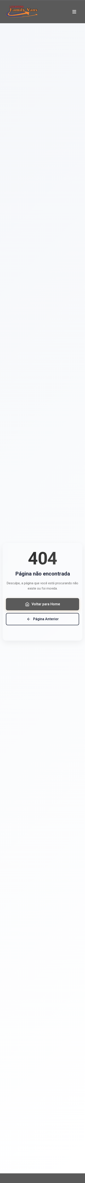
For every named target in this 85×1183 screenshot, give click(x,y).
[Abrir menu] (74, 12)
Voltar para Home (46, 604)
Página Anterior (46, 619)
